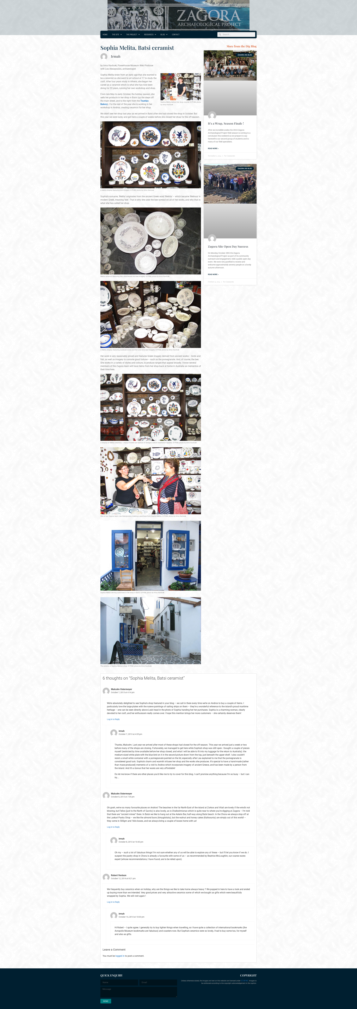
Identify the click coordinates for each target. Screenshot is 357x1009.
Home (105, 34)
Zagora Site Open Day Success (228, 246)
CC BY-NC (244, 981)
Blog (163, 34)
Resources (148, 34)
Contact (175, 34)
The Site (115, 34)
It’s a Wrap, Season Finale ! (226, 123)
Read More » (213, 148)
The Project (131, 34)
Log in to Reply (113, 719)
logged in (120, 956)
